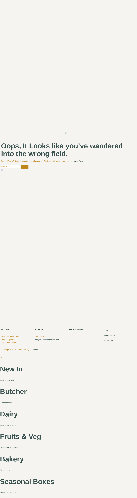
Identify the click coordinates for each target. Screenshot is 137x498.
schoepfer (34, 350)
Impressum (109, 340)
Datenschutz (109, 335)
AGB (106, 330)
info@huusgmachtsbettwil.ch (47, 340)
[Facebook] (71, 336)
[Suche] (24, 167)
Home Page (78, 161)
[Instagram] (77, 336)
